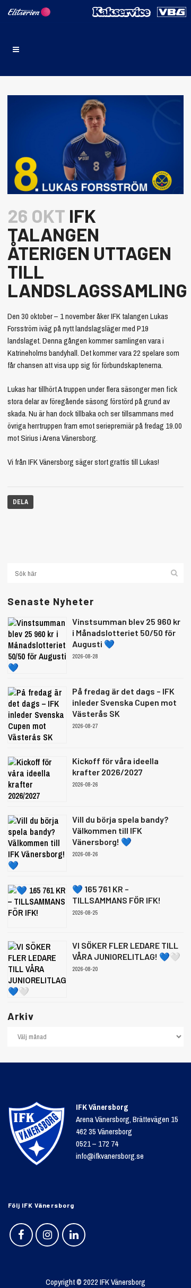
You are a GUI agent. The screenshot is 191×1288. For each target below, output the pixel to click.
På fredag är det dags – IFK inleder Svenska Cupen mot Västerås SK (124, 702)
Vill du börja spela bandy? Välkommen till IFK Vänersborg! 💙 (120, 830)
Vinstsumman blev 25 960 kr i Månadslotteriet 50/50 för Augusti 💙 (126, 632)
